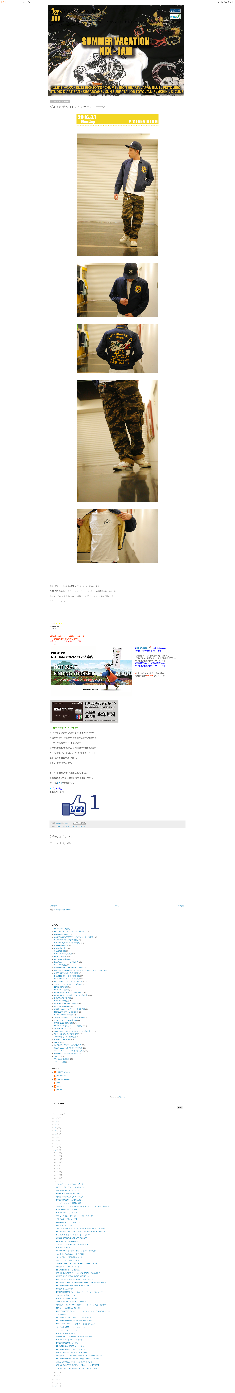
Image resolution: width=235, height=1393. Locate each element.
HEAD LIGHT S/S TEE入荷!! (66, 1209)
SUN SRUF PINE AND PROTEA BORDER (71, 1238)
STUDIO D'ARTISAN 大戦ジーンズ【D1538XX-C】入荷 (76, 1368)
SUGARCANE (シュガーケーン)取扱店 (68, 1026)
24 (56, 1125)
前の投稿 (181, 906)
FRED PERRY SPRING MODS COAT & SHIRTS (74, 1286)
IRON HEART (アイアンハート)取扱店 (68, 981)
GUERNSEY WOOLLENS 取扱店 (66, 973)
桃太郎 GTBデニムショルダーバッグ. (69, 1197)
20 (56, 1137)
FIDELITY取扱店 (60, 957)
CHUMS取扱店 (59, 948)
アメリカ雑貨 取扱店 (61, 1059)
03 (58, 1181)
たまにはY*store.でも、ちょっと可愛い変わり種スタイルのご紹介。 (81, 1228)
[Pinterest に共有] (84, 823)
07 (58, 1169)
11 (58, 1156)
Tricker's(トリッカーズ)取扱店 (65, 1037)
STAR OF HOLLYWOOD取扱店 (65, 1020)
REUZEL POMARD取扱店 (63, 1015)
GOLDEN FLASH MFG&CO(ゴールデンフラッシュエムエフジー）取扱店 (81, 970)
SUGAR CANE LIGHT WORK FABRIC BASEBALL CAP (76, 1264)
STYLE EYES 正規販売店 (63, 1023)
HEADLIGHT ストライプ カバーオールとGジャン (74, 1235)
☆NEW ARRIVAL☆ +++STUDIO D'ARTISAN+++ (74, 1337)
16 (56, 1150)
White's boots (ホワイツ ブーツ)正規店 (68, 1048)
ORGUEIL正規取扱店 (62, 1006)
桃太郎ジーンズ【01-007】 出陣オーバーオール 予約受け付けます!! (81, 1305)
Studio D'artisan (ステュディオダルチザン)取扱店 (72, 1031)
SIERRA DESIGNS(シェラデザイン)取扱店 (69, 1017)
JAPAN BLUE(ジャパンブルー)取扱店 (68, 984)
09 (58, 1162)
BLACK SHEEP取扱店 (62, 929)
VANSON (57, 1042)
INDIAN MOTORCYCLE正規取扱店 (67, 979)
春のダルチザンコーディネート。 (68, 1222)
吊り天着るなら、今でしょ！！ (67, 1190)
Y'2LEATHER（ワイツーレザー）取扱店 (69, 1051)
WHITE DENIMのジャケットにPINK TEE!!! (71, 1352)
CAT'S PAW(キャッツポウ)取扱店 (66, 940)
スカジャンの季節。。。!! (65, 1295)
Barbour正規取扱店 (61, 934)
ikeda (59, 1086)
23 (56, 1128)
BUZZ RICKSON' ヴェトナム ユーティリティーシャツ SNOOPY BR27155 (83, 1311)
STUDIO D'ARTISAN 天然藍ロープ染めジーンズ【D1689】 (78, 1365)
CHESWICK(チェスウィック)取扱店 (67, 943)
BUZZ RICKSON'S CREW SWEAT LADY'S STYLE (74, 1279)
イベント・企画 (60, 1062)
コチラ (59, 783)
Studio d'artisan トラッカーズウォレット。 (72, 1302)
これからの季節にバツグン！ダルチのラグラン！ (74, 1362)
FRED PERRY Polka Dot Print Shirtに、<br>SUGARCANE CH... (79, 1359)
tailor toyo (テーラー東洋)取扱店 (66, 1053)
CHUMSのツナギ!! (63, 1248)
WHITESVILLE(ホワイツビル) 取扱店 (67, 1045)
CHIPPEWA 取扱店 (61, 945)
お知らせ (57, 1056)
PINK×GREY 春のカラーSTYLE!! (68, 1194)
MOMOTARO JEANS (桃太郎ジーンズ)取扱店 (70, 995)
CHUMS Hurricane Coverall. (66, 1298)
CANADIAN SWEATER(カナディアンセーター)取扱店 (73, 937)
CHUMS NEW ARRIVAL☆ (65, 1333)
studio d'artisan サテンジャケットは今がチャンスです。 (76, 1251)
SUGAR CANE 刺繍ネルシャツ (67, 1260)
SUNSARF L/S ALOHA (64, 1289)
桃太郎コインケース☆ (64, 1225)
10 (58, 1159)
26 (56, 1118)
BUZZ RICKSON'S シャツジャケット (69, 1343)
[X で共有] (79, 823)
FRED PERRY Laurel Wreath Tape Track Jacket (74, 1321)
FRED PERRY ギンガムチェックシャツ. (71, 1349)
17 (56, 1147)
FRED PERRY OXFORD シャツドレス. (70, 1346)
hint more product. (63, 1079)
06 (58, 1172)
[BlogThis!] (77, 823)
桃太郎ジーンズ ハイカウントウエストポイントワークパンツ (79, 1356)
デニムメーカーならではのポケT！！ (69, 1184)
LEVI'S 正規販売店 (61, 987)
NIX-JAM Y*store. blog (75, 11)
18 (56, 1144)
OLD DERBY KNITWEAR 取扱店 (66, 1004)
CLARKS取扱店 (60, 951)
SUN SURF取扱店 (61, 1029)
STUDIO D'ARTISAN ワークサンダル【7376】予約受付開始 (78, 1273)
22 (56, 1131)
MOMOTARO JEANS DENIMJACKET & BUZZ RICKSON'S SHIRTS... (81, 1232)
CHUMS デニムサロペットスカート (69, 1340)
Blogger (122, 1097)
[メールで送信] (74, 823)
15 (56, 1380)
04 (58, 1178)
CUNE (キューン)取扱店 (63, 954)
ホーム (117, 906)
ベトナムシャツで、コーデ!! (66, 1219)
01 (58, 1375)
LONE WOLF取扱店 (61, 990)
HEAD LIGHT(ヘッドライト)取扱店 (67, 976)
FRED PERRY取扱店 (62, 959)
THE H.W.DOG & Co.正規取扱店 (66, 1034)
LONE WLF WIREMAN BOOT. (67, 1241)
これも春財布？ (62, 1314)
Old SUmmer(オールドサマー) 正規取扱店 (69, 1009)
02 (58, 1372)
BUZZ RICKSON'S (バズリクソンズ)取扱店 (70, 826)
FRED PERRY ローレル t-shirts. (68, 1270)
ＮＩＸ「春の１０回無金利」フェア (69, 1257)
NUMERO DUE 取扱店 (62, 998)
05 (58, 1175)
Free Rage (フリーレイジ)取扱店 (66, 962)
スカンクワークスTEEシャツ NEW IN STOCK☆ (73, 1244)
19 (56, 1140)
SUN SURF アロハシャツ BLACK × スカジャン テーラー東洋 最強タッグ (83, 1206)
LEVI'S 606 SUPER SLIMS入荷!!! (68, 1308)
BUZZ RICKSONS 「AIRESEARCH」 (70, 1200)
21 (56, 1134)
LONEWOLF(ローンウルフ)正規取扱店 (68, 993)
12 (58, 1153)
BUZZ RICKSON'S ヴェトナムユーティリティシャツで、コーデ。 (80, 1292)
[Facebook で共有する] (82, 823)
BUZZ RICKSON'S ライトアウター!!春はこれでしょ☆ (75, 1324)
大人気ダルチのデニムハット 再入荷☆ (70, 1254)
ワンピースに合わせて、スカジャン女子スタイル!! (74, 1216)
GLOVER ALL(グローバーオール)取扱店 (68, 968)
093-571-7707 (141, 648)
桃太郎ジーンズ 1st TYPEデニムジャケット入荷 (73, 1317)
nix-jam (59, 1090)
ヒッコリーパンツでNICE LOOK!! (68, 1203)
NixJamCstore (62, 1076)
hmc (58, 1083)
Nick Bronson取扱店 (61, 1001)
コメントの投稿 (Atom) (62, 910)
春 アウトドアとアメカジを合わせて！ (70, 1187)
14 (56, 1383)
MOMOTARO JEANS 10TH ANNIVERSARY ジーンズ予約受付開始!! (81, 1283)
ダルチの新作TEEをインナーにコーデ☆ (71, 1327)
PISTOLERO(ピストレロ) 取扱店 (66, 1012)
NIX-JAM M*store (63, 1072)
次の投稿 (53, 906)
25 (56, 1121)
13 (56, 1386)
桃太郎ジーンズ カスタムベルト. (68, 1267)
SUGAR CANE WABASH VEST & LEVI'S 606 (72, 1276)
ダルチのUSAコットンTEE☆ (67, 1330)
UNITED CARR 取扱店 (62, 1040)
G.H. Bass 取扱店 (60, 965)
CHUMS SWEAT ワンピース (66, 1213)
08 (58, 1165)
